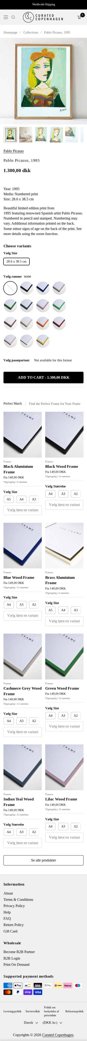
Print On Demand (16, 965)
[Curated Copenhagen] (43, 17)
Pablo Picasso (13, 151)
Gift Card (10, 931)
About (8, 893)
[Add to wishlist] (81, 43)
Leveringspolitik (12, 1011)
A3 (34, 499)
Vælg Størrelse (55, 486)
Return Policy (13, 925)
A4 (21, 499)
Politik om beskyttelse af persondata (51, 1011)
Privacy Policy (14, 906)
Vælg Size (10, 492)
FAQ (7, 918)
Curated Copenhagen (57, 1035)
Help (7, 912)
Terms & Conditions (18, 900)
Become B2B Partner (19, 952)
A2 (76, 494)
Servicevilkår (33, 1011)
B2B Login (11, 958)
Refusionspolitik (74, 1011)
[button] (13, 17)
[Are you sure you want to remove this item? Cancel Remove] (43, 81)
